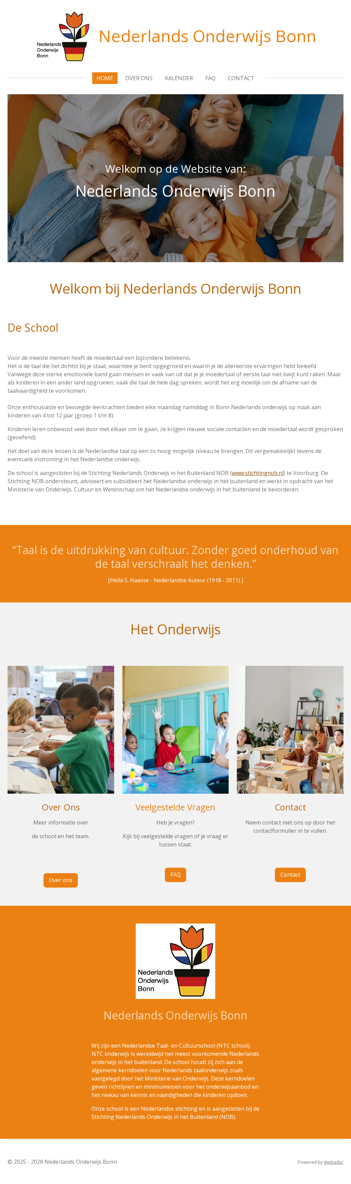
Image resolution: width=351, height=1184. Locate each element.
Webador (333, 1162)
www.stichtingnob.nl (257, 473)
